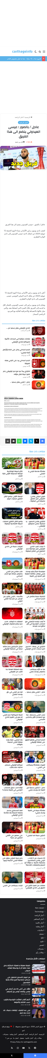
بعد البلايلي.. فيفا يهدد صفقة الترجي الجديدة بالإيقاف (14, 742)
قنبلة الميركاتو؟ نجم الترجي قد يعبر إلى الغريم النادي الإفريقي (13, 717)
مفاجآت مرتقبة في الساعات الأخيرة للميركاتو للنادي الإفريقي (17, 340)
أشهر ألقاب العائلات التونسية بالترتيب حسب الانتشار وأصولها (17, 1001)
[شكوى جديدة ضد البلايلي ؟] (34, 827)
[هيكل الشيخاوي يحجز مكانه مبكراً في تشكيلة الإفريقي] (12, 638)
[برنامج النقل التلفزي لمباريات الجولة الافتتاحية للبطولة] (12, 513)
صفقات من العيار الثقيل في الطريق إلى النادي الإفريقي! (35, 886)
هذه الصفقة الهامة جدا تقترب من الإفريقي (14, 670)
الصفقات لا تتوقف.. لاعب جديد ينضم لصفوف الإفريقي (13, 622)
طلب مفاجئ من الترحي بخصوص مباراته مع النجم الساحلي (14, 574)
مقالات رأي (40, 953)
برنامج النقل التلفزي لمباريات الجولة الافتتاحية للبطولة (13, 522)
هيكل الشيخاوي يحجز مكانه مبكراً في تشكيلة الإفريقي (13, 647)
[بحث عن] (40, 52)
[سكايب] (30, 441)
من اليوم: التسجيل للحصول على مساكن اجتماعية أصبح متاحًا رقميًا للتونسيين (18, 980)
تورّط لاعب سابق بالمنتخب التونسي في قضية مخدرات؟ (12, 789)
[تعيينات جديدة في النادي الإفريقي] (12, 538)
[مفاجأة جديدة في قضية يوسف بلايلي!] (34, 802)
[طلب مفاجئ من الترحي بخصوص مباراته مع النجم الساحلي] (12, 563)
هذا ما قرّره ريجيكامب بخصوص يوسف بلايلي (37, 670)
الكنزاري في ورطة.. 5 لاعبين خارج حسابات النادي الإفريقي (35, 647)
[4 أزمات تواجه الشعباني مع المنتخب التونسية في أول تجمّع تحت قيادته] (34, 613)
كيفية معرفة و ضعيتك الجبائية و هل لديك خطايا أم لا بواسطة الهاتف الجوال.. (17, 968)
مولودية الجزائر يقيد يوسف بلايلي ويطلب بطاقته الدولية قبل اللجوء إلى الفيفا (35, 574)
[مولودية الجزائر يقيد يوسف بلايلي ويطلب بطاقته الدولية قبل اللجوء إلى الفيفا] (34, 563)
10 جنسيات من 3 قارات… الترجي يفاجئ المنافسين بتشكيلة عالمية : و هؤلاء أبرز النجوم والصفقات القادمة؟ (34, 862)
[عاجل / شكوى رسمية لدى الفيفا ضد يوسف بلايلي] (34, 779)
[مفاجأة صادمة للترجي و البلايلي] (34, 463)
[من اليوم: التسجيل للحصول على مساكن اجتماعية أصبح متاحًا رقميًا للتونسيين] (38, 980)
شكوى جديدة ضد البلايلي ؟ (35, 835)
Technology (39, 912)
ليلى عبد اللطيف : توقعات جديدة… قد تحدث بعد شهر (16, 1012)
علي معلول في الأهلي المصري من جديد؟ (14, 836)
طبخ (42, 938)
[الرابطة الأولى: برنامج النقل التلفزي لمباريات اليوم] (12, 488)
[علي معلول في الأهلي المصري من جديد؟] (12, 827)
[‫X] (36, 441)
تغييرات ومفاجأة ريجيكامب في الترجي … (35, 766)
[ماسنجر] (25, 441)
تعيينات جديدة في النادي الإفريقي (14, 547)
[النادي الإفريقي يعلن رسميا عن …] (38, 330)
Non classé (39, 908)
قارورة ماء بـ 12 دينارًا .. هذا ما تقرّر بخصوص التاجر (24, 59)
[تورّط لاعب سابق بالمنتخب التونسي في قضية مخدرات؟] (12, 779)
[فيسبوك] (42, 441)
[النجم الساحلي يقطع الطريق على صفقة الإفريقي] (34, 732)
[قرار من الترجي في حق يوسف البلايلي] (12, 684)
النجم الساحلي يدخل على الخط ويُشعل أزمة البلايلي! (16, 351)
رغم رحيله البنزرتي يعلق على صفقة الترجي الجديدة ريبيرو (12, 859)
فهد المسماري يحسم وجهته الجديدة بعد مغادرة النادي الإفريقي (13, 813)
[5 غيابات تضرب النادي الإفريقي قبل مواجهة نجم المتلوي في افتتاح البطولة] (34, 538)
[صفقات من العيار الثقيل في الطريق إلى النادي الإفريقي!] (34, 877)
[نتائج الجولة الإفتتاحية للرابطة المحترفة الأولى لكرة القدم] (12, 463)
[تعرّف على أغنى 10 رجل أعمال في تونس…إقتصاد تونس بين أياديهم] (38, 992)
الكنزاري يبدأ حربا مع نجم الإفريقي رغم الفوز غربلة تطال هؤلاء (16, 373)
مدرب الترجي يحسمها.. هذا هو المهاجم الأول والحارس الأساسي (35, 717)
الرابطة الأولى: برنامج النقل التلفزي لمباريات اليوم (13, 497)
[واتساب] (19, 441)
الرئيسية (28, 117)
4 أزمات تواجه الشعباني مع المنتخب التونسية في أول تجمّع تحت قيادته (35, 624)
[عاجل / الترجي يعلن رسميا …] (38, 384)
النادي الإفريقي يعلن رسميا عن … (18, 328)
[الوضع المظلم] (35, 52)
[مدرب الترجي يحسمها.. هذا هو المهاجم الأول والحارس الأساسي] (34, 706)
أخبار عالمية (40, 923)
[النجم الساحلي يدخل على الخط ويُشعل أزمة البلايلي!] (38, 352)
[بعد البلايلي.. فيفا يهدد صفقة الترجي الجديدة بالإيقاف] (12, 732)
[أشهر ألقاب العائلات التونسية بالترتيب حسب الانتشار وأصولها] (38, 1002)
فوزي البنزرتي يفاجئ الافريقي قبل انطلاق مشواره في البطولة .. (37, 499)
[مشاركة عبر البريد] (13, 441)
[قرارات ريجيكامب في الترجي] (12, 877)
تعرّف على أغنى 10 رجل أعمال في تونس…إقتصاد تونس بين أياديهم (18, 990)
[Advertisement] (23, 23)
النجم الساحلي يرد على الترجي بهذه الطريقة (17, 362)
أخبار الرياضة (19, 117)
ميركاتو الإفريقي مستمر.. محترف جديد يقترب (13, 766)
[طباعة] (7, 441)
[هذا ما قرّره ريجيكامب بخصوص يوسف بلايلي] (34, 661)
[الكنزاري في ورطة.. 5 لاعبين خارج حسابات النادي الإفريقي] (34, 638)
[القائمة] (44, 52)
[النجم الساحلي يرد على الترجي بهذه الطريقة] (38, 363)
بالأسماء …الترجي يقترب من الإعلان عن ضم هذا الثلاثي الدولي (13, 599)
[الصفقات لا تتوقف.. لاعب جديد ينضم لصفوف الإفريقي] (12, 613)
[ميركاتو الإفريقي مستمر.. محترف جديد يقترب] (12, 757)
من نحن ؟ (8, 1038)
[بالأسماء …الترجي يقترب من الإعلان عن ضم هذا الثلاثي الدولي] (12, 588)
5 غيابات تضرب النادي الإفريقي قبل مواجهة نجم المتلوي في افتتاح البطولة (35, 549)
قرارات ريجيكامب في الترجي (13, 885)
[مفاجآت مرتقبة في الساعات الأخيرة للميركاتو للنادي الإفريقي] (38, 341)
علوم (42, 941)
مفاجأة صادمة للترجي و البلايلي (36, 472)
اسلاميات (40, 930)
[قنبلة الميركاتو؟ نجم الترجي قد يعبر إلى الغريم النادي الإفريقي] (12, 706)
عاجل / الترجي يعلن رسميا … (20, 382)
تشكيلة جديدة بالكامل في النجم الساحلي (36, 597)
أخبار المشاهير (39, 919)
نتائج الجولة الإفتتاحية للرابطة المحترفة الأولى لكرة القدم (12, 473)
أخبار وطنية (40, 926)
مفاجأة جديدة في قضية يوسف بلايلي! (36, 811)
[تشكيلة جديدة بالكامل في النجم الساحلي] (34, 588)
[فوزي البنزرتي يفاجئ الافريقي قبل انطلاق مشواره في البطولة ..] (34, 488)
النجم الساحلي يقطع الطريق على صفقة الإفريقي (35, 741)
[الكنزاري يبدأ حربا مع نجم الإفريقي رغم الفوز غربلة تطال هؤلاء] (38, 374)
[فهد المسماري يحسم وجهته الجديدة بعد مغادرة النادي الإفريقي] (12, 802)
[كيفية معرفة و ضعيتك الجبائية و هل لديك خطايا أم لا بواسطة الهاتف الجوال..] (38, 968)
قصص (41, 945)
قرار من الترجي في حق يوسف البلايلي (15, 693)
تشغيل (41, 934)
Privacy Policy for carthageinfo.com (23, 1042)
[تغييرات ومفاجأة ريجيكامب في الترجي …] (34, 757)
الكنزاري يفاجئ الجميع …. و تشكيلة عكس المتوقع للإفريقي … (35, 524)
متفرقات (41, 949)
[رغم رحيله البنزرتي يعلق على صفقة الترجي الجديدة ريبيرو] (12, 850)
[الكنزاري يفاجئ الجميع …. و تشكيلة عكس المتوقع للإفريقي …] (34, 513)
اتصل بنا (16, 1038)
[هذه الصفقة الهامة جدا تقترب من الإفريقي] (12, 661)
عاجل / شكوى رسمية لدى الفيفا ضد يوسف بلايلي (36, 789)
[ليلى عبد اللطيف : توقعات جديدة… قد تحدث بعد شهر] (38, 1013)
